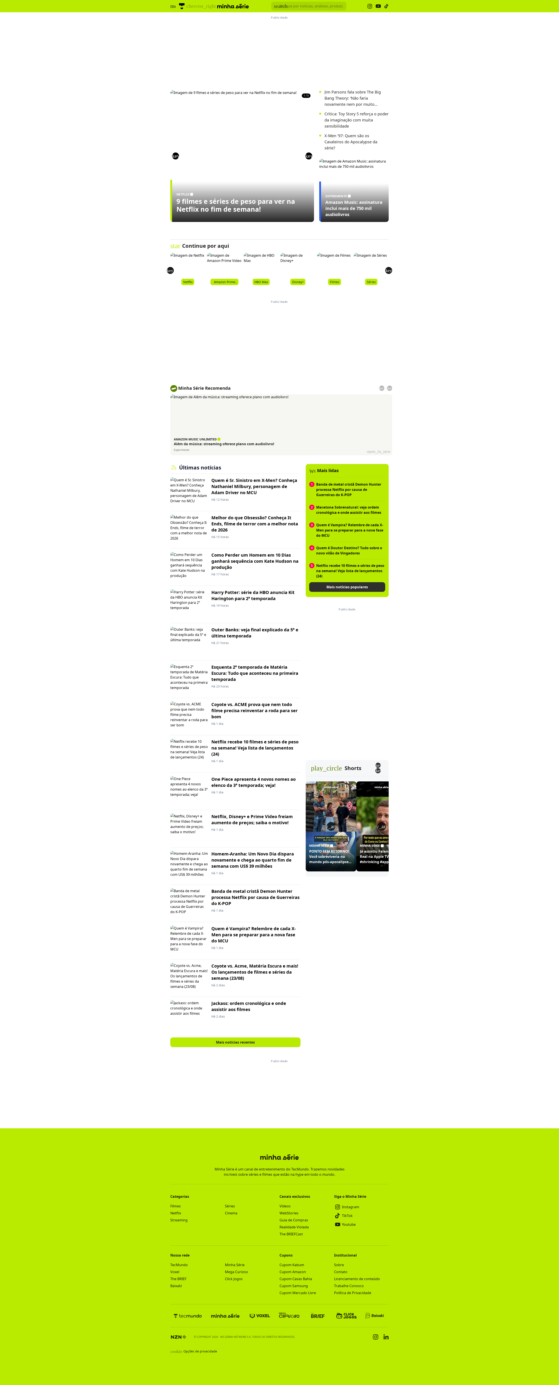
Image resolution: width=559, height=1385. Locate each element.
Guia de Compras (294, 1220)
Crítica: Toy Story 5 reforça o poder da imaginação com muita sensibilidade (356, 120)
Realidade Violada (294, 1227)
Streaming (179, 1220)
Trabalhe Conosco (349, 1285)
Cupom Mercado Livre (298, 1292)
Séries (230, 1206)
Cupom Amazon (293, 1271)
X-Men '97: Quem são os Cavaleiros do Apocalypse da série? (350, 142)
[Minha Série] (225, 1315)
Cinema (231, 1213)
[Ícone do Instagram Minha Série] (369, 6)
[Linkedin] (386, 1336)
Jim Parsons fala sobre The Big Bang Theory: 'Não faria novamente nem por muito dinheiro (352, 98)
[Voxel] (260, 1315)
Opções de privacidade (193, 1351)
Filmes (175, 1206)
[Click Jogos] (346, 1315)
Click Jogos (234, 1278)
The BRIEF (178, 1278)
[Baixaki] (375, 1315)
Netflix (175, 1213)
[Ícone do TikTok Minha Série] (386, 6)
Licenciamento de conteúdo (357, 1278)
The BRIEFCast (291, 1234)
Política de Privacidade (352, 1292)
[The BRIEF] (318, 1315)
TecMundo (179, 1264)
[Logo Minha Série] (233, 6)
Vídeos (285, 1206)
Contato (340, 1271)
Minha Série (235, 1264)
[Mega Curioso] (289, 1315)
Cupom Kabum (292, 1264)
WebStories (289, 1213)
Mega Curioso (236, 1271)
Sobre (339, 1264)
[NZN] (178, 1337)
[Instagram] (375, 1337)
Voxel (174, 1271)
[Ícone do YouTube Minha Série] (378, 6)
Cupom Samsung (294, 1285)
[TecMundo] (182, 6)
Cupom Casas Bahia (296, 1278)
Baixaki (176, 1285)
